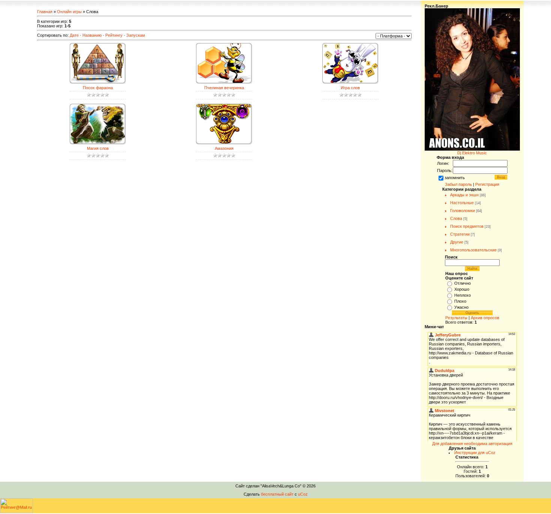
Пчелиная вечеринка (224, 87)
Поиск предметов (467, 226)
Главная (44, 11)
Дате (74, 35)
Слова (456, 218)
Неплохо (462, 295)
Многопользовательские (473, 250)
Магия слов (98, 148)
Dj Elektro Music (472, 153)
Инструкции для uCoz (475, 452)
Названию (92, 35)
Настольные (462, 202)
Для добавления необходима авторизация (472, 443)
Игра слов (350, 87)
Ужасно (461, 307)
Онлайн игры (69, 11)
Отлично (462, 283)
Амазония (224, 148)
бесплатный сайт (277, 494)
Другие (456, 242)
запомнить (455, 177)
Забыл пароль (458, 184)
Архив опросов (485, 317)
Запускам (135, 35)
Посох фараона (98, 87)
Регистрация (487, 184)
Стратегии (460, 234)
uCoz (303, 494)
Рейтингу (114, 35)
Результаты (456, 317)
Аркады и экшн (464, 195)
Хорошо (461, 289)
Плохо (460, 301)
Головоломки (462, 210)
